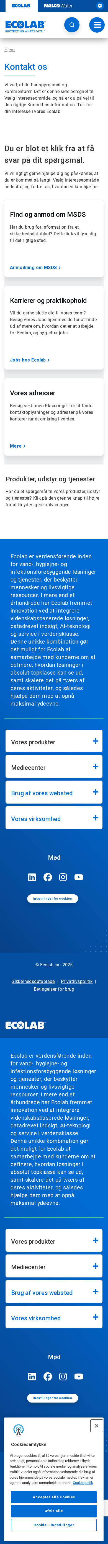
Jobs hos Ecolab (28, 360)
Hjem (9, 49)
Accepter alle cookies (54, 1497)
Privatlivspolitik (77, 981)
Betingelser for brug (54, 989)
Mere (16, 446)
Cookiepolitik (83, 1483)
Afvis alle (54, 1511)
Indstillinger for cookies (52, 898)
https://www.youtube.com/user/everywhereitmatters (78, 877)
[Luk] (97, 1426)
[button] (71, 24)
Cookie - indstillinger (54, 1525)
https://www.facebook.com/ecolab (47, 877)
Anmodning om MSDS (33, 267)
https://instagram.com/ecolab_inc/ (63, 877)
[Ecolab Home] (23, 26)
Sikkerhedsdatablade (33, 981)
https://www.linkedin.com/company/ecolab (32, 877)
